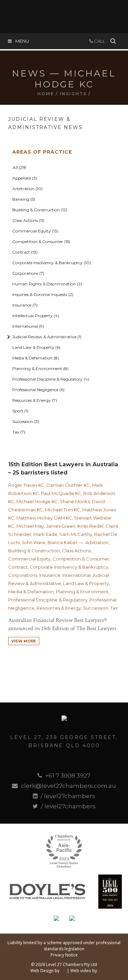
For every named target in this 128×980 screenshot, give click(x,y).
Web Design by (44, 971)
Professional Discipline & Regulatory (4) (50, 379)
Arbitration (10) (27, 188)
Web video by (83, 971)
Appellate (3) (24, 178)
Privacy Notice (64, 955)
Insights (73, 93)
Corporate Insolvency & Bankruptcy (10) (51, 262)
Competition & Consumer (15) (41, 241)
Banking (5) (23, 199)
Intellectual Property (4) (35, 315)
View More (23, 641)
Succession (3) (25, 421)
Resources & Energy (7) (34, 400)
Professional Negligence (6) (38, 389)
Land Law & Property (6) (36, 347)
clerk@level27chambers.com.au (67, 785)
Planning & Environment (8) (40, 368)
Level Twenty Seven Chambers (64, 15)
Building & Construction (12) (39, 209)
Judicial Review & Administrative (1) (47, 336)
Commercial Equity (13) (35, 230)
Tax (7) (18, 432)
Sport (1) (20, 410)
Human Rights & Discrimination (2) (47, 283)
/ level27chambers (67, 796)
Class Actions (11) (28, 220)
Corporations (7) (28, 273)
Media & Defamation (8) (35, 357)
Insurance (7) (25, 305)
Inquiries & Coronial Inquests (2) (42, 294)
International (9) (28, 326)
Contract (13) (25, 252)
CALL (99, 41)
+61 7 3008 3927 (67, 775)
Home (45, 93)
